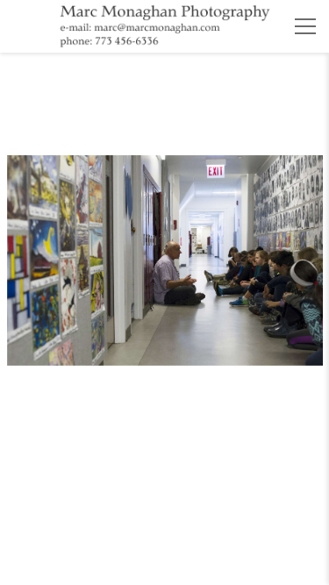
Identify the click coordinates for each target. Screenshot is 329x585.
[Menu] (305, 26)
